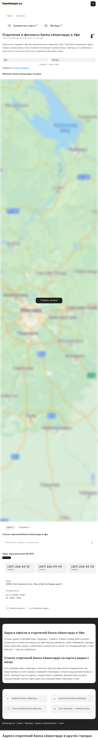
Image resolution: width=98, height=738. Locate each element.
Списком (25, 68)
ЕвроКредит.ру (8, 723)
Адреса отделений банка (45, 723)
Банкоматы (20, 16)
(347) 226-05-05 (82, 567)
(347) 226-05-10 (18, 567)
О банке (9, 16)
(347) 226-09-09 (50, 567)
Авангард (29, 723)
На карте (16, 68)
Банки (19, 723)
